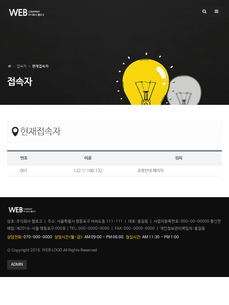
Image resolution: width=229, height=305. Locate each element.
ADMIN (17, 264)
